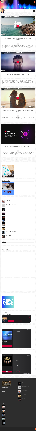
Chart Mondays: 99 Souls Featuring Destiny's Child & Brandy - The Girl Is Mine (17, 223)
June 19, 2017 (20, 41)
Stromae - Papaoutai (9, 227)
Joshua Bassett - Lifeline (9, 314)
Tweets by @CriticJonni (5, 249)
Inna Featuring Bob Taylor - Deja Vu (11, 204)
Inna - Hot (7, 208)
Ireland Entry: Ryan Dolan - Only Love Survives (12, 212)
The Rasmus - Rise (4, 353)
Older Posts (33, 159)
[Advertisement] (18, 285)
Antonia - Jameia (8, 235)
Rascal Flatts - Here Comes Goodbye (11, 231)
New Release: (3, 314)
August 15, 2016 (20, 113)
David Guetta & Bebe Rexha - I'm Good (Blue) (12, 328)
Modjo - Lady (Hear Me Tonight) (10, 219)
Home (16, 159)
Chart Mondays (4, 328)
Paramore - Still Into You (9, 200)
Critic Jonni (15, 41)
